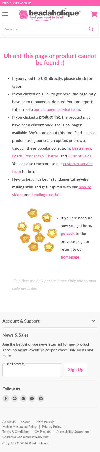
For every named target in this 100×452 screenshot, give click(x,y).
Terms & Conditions (15, 432)
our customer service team (57, 109)
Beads (17, 155)
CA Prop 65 (43, 432)
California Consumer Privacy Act (25, 437)
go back (68, 233)
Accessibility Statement (72, 432)
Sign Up (75, 369)
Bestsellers (81, 148)
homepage (70, 257)
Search (25, 422)
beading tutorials (46, 194)
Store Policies (45, 422)
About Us (9, 422)
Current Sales (79, 155)
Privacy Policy (51, 427)
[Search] (91, 29)
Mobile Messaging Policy (19, 427)
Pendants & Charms (41, 155)
